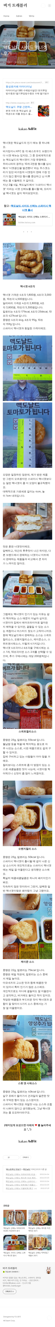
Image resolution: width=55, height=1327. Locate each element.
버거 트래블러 (15, 6)
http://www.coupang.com (17, 103)
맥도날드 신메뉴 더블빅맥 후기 (19, 1188)
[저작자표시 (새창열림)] (32, 1157)
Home (6, 16)
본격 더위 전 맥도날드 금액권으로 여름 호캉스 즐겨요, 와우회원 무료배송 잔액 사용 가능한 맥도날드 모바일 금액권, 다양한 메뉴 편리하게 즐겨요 (18, 112)
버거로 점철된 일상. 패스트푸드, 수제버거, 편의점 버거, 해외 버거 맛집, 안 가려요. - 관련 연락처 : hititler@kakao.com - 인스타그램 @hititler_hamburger (22, 1282)
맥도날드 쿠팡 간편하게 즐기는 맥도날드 (18, 107)
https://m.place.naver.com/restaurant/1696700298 (24, 82)
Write (31, 16)
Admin (19, 16)
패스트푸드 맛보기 (13, 1169)
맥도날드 (26, 1169)
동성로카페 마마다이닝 (19, 86)
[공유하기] (12, 1157)
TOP (49, 1318)
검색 (43, 6)
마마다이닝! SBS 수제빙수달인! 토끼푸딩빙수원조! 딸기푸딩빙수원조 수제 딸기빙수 (27, 92)
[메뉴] (49, 5)
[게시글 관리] (16, 1157)
